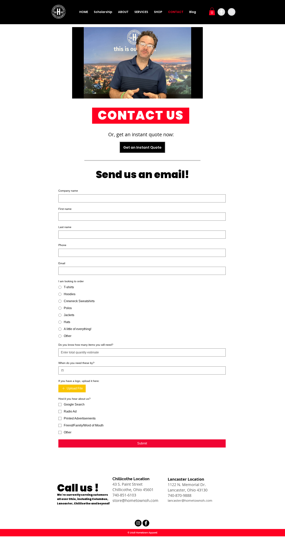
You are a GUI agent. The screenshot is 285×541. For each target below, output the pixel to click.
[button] (212, 11)
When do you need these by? (76, 362)
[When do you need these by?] (62, 370)
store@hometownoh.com (135, 500)
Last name (64, 227)
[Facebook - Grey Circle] (221, 12)
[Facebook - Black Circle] (145, 523)
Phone (62, 245)
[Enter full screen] (197, 93)
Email (61, 263)
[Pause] (77, 93)
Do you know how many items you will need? (85, 344)
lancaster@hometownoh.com (190, 500)
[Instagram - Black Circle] (138, 523)
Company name (68, 190)
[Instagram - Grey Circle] (231, 12)
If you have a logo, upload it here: (78, 380)
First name (65, 208)
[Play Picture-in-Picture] (190, 93)
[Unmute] (83, 93)
